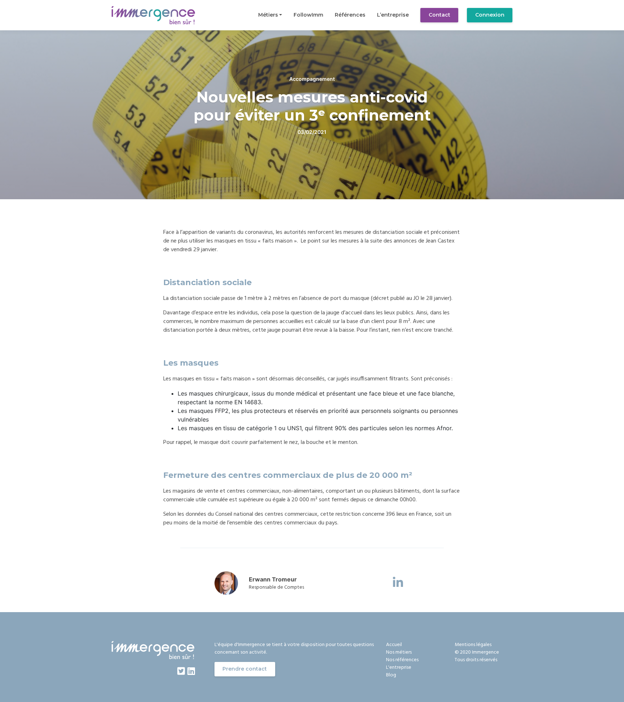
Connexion (489, 15)
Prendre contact (244, 669)
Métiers (268, 15)
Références (350, 15)
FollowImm (308, 15)
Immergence (485, 652)
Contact (439, 15)
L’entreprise (393, 15)
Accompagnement (312, 79)
